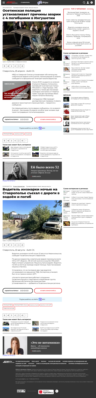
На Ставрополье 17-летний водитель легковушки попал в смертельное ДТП (19, 329)
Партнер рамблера (31, 391)
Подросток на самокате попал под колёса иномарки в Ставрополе (49, 323)
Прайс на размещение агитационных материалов (51, 363)
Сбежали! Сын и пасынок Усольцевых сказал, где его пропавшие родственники (82, 82)
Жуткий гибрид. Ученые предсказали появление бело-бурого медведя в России (82, 217)
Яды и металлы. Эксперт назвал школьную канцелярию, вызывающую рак (80, 69)
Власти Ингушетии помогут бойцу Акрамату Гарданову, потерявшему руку (78, 36)
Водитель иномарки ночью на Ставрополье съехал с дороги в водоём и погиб (78, 29)
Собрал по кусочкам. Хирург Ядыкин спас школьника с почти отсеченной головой (82, 199)
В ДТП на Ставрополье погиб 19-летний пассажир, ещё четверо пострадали (49, 329)
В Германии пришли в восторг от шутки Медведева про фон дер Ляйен (82, 129)
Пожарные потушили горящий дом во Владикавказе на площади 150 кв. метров (21, 323)
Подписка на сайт (21, 363)
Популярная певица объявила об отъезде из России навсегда (80, 98)
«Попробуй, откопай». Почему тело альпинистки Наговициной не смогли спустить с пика (81, 57)
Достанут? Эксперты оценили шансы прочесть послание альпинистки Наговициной (82, 63)
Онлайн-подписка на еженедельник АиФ (75, 361)
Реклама (43, 361)
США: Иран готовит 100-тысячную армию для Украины (81, 104)
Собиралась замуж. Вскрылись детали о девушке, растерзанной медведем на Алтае (81, 211)
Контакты (31, 363)
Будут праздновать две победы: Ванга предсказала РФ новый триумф (80, 117)
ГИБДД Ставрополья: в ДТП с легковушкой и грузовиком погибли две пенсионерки (49, 148)
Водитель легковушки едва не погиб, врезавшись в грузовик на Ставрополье (50, 154)
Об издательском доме (23, 361)
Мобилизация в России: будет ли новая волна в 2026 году (80, 110)
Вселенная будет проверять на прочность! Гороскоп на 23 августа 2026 (78, 14)
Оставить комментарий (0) (48, 119)
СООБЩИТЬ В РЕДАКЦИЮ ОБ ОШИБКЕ (26, 365)
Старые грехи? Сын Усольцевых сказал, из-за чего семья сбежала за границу (81, 192)
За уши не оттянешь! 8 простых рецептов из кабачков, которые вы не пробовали (82, 223)
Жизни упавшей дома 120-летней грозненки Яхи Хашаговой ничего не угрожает (78, 44)
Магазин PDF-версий (54, 361)
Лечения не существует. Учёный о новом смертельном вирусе (81, 204)
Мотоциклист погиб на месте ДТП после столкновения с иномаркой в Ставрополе (21, 154)
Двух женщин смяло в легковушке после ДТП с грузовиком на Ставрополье (21, 148)
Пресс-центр (35, 361)
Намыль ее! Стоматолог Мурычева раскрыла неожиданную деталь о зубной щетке (81, 75)
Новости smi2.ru (9, 181)
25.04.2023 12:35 (7, 7)
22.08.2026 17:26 (7, 186)
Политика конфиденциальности (78, 363)
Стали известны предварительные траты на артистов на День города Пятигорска (78, 21)
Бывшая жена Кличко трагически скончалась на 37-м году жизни (80, 123)
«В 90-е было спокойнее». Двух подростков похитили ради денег (81, 87)
